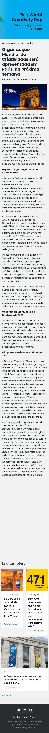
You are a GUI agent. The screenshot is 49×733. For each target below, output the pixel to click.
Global (30, 43)
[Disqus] (24, 521)
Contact (17, 717)
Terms (33, 717)
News (25, 717)
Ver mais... (7, 695)
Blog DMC (21, 43)
